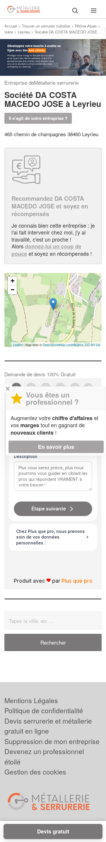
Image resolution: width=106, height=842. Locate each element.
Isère (8, 32)
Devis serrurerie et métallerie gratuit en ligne (48, 726)
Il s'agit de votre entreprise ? (38, 118)
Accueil (10, 26)
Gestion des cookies (35, 772)
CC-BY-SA (92, 344)
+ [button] (12, 281)
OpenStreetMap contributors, (64, 344)
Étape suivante (49, 509)
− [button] (12, 289)
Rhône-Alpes (86, 26)
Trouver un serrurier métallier (46, 26)
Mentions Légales (31, 700)
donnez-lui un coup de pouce (46, 249)
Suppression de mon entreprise (52, 741)
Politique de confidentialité (43, 710)
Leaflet (18, 344)
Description (25, 456)
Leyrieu (24, 32)
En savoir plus (56, 447)
